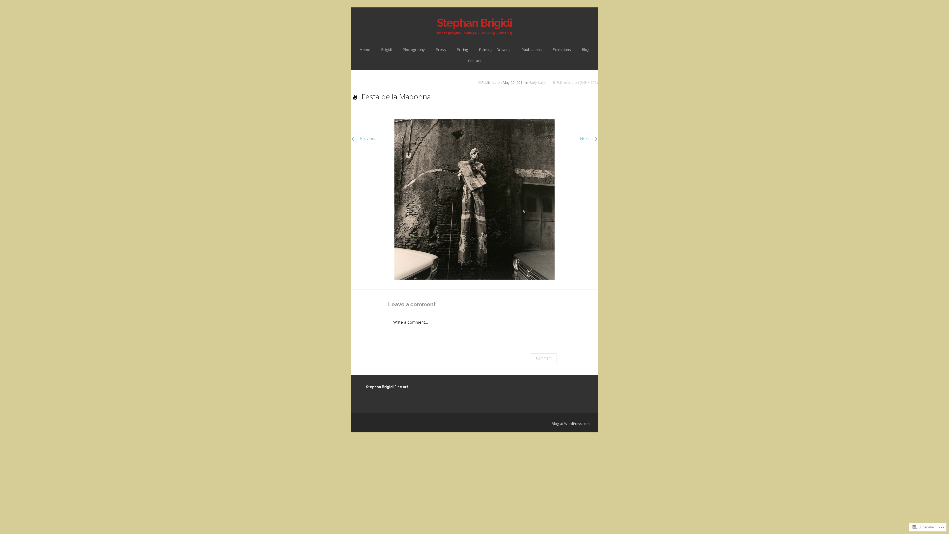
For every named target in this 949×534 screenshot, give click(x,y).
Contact (474, 60)
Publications (531, 49)
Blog (585, 49)
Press (441, 49)
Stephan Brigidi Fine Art (387, 387)
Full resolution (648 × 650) (577, 82)
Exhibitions (562, 49)
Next (589, 138)
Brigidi (386, 49)
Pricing (462, 49)
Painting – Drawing (495, 49)
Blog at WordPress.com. (571, 423)
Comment (544, 358)
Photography (414, 49)
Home (365, 49)
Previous (363, 138)
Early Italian (538, 82)
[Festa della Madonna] (474, 198)
